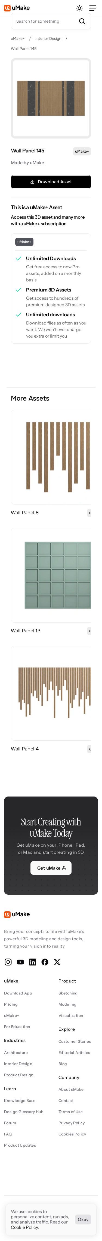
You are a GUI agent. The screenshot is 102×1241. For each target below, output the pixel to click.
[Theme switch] (79, 8)
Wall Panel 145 (24, 48)
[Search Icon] (51, 21)
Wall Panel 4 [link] (25, 749)
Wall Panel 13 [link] (26, 631)
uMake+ (18, 38)
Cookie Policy (24, 1227)
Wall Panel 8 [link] (25, 513)
